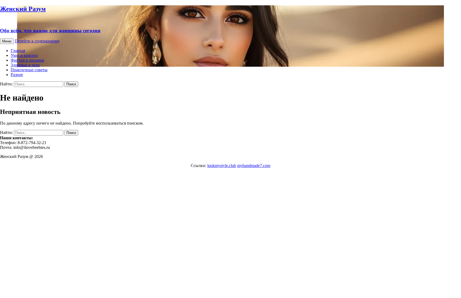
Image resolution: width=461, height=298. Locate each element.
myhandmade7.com (253, 165)
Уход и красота (24, 55)
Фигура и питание (27, 60)
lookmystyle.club (221, 165)
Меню (6, 41)
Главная (18, 50)
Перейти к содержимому (37, 41)
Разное (17, 74)
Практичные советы (29, 69)
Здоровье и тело (25, 65)
